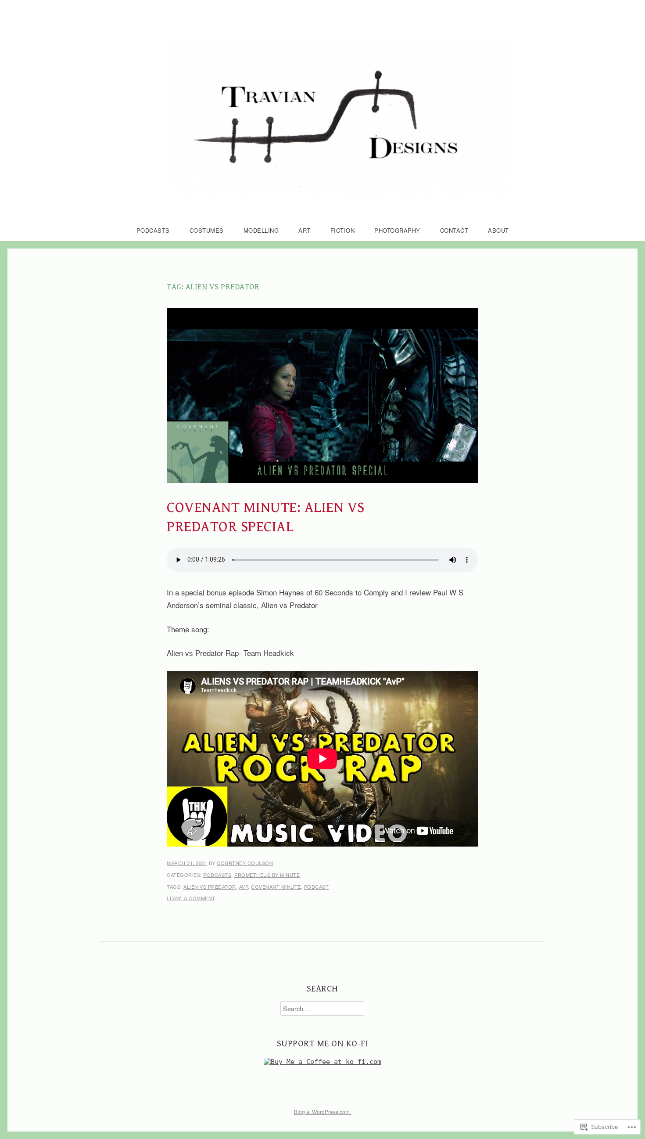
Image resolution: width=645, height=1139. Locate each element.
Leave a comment (191, 897)
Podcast (316, 886)
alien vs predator (209, 886)
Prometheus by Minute (267, 874)
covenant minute (276, 886)
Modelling (261, 230)
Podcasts (153, 230)
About (498, 230)
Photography (397, 230)
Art (304, 230)
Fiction (342, 230)
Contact (454, 230)
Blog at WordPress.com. (322, 1111)
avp (243, 886)
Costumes (207, 230)
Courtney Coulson (245, 862)
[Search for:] (322, 1008)
